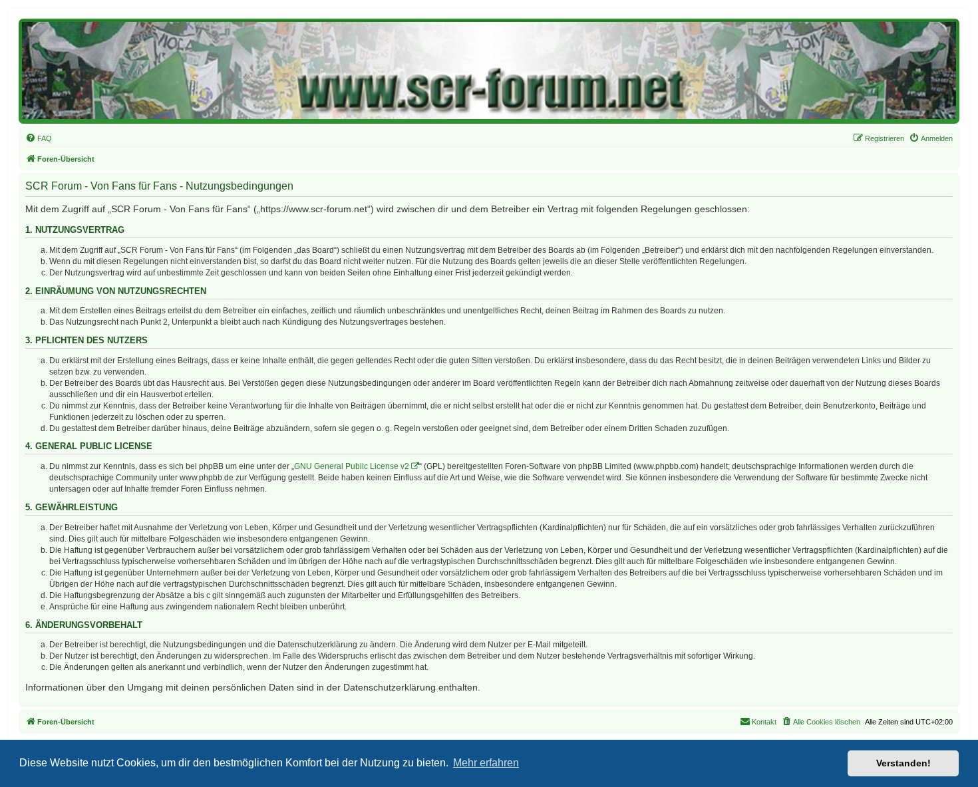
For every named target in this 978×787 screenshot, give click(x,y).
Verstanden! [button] (903, 763)
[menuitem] (38, 138)
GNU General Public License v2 (351, 466)
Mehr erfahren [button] (486, 762)
